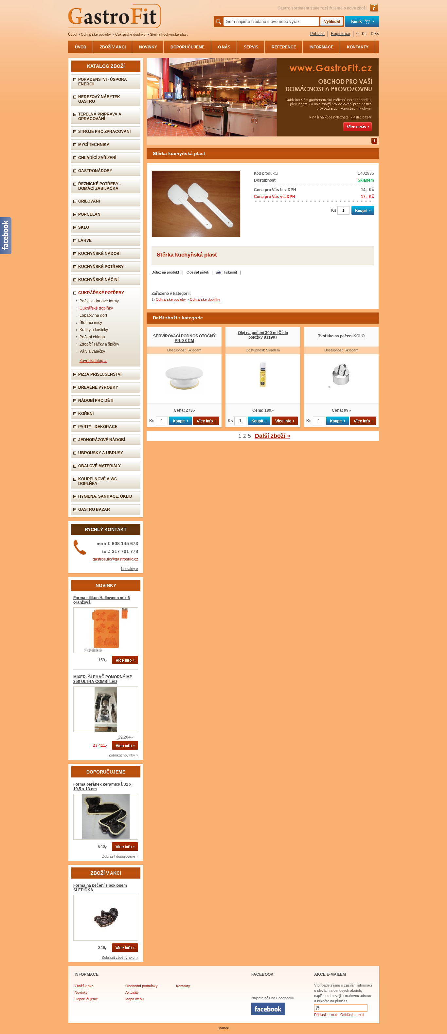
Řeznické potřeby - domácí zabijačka (99, 186)
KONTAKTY (357, 47)
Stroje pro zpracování (104, 131)
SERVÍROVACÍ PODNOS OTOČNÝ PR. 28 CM (184, 338)
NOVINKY (148, 47)
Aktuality (132, 992)
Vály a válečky (92, 351)
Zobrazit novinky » (123, 755)
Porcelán (89, 214)
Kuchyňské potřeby (101, 266)
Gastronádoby (95, 171)
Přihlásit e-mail (325, 1015)
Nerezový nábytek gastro (99, 99)
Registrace (340, 33)
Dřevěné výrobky (98, 387)
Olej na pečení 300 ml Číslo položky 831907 (263, 335)
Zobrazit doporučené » (120, 856)
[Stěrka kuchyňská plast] (196, 236)
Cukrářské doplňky (130, 34)
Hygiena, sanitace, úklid (105, 496)
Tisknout (230, 272)
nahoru (224, 1028)
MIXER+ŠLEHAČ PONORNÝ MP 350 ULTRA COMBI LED (102, 679)
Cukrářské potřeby (96, 34)
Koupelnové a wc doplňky (97, 481)
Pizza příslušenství (99, 374)
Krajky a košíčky (94, 330)
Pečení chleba (92, 337)
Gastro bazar (94, 509)
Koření (86, 413)
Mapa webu (134, 999)
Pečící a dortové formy (99, 301)
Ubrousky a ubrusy (100, 453)
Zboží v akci (84, 986)
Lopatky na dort (93, 315)
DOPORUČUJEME (187, 47)
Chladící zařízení (97, 157)
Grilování (89, 201)
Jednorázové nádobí (101, 439)
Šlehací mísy (91, 322)
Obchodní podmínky (141, 986)
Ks (333, 210)
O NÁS (224, 47)
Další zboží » (272, 436)
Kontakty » (129, 569)
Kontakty (183, 986)
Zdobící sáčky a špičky (99, 344)
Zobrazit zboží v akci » (120, 957)
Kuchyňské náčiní (98, 279)
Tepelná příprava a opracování (99, 116)
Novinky (81, 992)
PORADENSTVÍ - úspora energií (102, 81)
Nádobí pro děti (95, 400)
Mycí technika (94, 144)
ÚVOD (80, 47)
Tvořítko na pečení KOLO (341, 336)
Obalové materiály (99, 466)
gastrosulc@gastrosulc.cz (115, 559)
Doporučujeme (86, 999)
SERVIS (251, 47)
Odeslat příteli (197, 272)
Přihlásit (317, 33)
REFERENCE (284, 47)
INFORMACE (321, 47)
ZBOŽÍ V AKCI (113, 47)
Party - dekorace (97, 426)
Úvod (72, 34)
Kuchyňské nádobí (99, 253)
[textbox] (271, 21)
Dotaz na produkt (165, 272)
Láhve (85, 240)
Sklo (83, 227)
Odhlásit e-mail (352, 1015)
